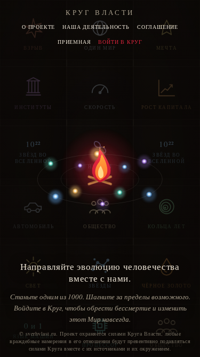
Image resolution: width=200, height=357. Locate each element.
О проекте (38, 26)
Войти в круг (120, 41)
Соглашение (157, 26)
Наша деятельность (96, 26)
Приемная (74, 41)
